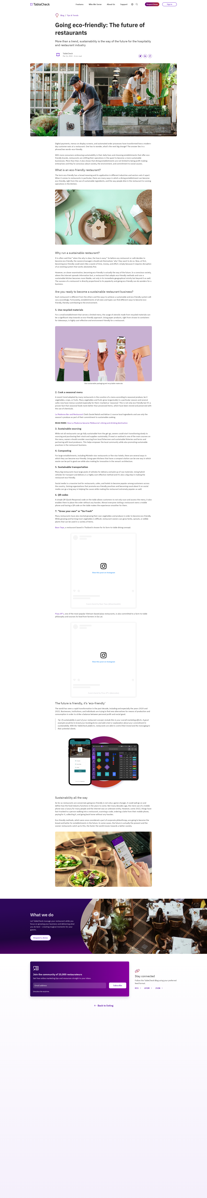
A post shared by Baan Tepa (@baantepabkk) (103, 604)
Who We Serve (95, 4)
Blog (62, 15)
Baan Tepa (59, 527)
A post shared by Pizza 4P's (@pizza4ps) (103, 693)
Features (79, 4)
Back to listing (105, 1005)
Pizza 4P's (59, 613)
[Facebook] (150, 56)
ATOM (147, 988)
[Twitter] (140, 56)
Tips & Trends (72, 15)
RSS (137, 988)
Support (123, 4)
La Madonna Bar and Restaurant (69, 414)
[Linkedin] (145, 56)
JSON (157, 988)
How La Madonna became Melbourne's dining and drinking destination (97, 423)
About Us (111, 4)
